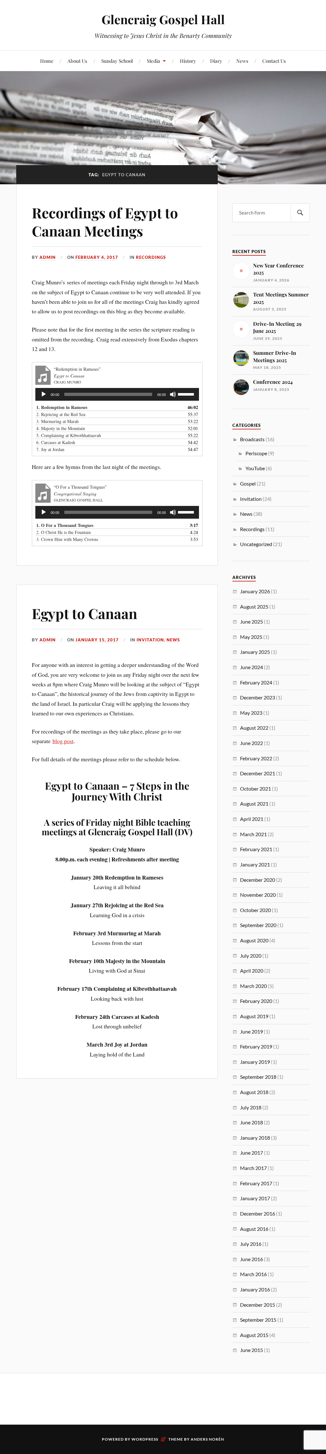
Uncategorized (256, 544)
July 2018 (250, 1107)
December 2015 (257, 1305)
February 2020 (256, 1001)
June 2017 (251, 1153)
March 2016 (253, 1274)
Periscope (256, 453)
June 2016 (251, 1259)
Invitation (150, 639)
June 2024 (251, 667)
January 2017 (255, 1198)
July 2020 (250, 956)
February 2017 (256, 1183)
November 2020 (258, 895)
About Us (77, 60)
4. (60, 428)
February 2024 (256, 682)
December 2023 (257, 697)
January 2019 (255, 1062)
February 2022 (256, 758)
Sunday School (117, 60)
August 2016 (254, 1229)
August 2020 (254, 940)
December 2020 (257, 880)
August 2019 (254, 1016)
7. (50, 449)
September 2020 (258, 925)
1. (61, 407)
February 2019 (256, 1046)
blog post (63, 741)
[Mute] (173, 394)
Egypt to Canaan (84, 613)
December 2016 (257, 1213)
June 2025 (251, 621)
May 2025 (251, 637)
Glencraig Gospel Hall (163, 19)
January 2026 (255, 591)
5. (68, 435)
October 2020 (255, 910)
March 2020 (253, 986)
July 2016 (250, 1244)
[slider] (187, 393)
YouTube (255, 468)
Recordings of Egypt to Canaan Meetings (105, 221)
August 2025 (254, 606)
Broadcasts (252, 439)
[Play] (43, 394)
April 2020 (251, 971)
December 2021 (257, 773)
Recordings (151, 257)
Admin (47, 257)
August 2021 (254, 803)
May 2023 (251, 713)
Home (46, 60)
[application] (117, 394)
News (242, 60)
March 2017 (253, 1168)
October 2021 (255, 788)
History (188, 60)
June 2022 (251, 743)
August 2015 (254, 1335)
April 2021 (251, 819)
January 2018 (255, 1138)
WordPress (144, 1439)
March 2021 (253, 834)
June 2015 (251, 1350)
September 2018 (258, 1077)
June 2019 (251, 1031)
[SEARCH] (300, 212)
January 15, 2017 (97, 639)
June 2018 (251, 1122)
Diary (216, 60)
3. (57, 421)
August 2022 (254, 728)
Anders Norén (207, 1439)
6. (55, 442)
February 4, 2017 (96, 257)
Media (153, 60)
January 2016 (255, 1289)
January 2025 (255, 652)
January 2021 (255, 864)
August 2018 (254, 1092)
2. (60, 414)
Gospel (248, 483)
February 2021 (256, 849)
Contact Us (274, 60)
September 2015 (258, 1320)
